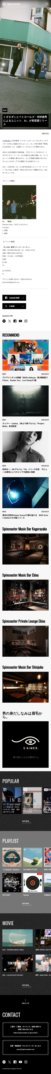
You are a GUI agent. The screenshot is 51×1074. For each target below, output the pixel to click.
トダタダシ (6, 141)
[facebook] (15, 322)
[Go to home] (11, 3)
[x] (9, 322)
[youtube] (20, 322)
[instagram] (26, 322)
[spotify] (4, 322)
